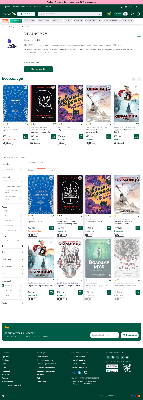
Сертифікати (126, 21)
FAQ (38, 378)
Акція (5, 21)
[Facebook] (127, 357)
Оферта (4, 396)
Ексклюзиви (43, 21)
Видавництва (16, 27)
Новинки (78, 21)
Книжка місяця (111, 21)
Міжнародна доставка (46, 364)
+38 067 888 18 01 (79, 364)
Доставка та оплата (45, 360)
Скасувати (41, 170)
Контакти (47, 7)
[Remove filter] (56, 170)
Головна (5, 27)
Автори (5, 378)
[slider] (2, 246)
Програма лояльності (46, 371)
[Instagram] (108, 357)
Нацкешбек (57, 21)
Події (29, 7)
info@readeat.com (79, 367)
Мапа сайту (41, 382)
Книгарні (37, 7)
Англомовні (29, 21)
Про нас (7, 7)
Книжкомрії (16, 21)
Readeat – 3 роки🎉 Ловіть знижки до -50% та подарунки (71, 2)
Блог (23, 7)
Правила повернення (46, 367)
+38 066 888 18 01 (130, 7)
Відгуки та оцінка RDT (11, 385)
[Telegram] (122, 357)
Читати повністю (31, 63)
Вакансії (40, 375)
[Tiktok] (118, 357)
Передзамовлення (93, 21)
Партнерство (42, 357)
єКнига (68, 21)
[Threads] (113, 357)
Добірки (16, 7)
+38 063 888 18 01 (79, 360)
